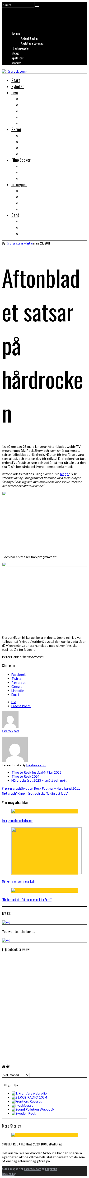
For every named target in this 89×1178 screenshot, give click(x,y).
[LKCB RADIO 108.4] (29, 1097)
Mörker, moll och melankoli (18, 881)
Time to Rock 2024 (25, 776)
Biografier (29, 227)
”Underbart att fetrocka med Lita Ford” (27, 899)
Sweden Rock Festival (38, 123)
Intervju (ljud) (31, 197)
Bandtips (28, 221)
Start (15, 80)
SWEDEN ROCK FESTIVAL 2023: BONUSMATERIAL (32, 1143)
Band (15, 215)
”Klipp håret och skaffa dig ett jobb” (35, 793)
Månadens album (34, 135)
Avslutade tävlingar (33, 43)
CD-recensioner (33, 148)
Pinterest (18, 682)
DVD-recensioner (34, 166)
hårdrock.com (36, 765)
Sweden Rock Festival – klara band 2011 (41, 788)
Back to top (9, 1173)
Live (14, 92)
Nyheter (17, 86)
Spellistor (17, 57)
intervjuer (19, 184)
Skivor (16, 129)
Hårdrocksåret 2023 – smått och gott (39, 780)
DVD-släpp (29, 172)
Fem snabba (30, 209)
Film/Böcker (21, 160)
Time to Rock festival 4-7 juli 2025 (36, 772)
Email (15, 695)
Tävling (15, 33)
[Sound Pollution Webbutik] (33, 1109)
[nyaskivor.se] (22, 1105)
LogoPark (51, 1168)
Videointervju (31, 203)
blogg (64, 474)
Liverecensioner (33, 98)
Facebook (18, 674)
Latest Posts (21, 706)
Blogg (15, 52)
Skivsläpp (28, 141)
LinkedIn (17, 691)
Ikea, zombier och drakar (17, 820)
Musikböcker (31, 178)
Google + (18, 686)
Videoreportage (33, 117)
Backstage (29, 111)
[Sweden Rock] (24, 1113)
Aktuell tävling (29, 38)
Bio (13, 702)
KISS (24, 233)
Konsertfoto (31, 105)
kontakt (16, 62)
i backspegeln (19, 48)
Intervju (27, 190)
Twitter (17, 678)
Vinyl (24, 154)
